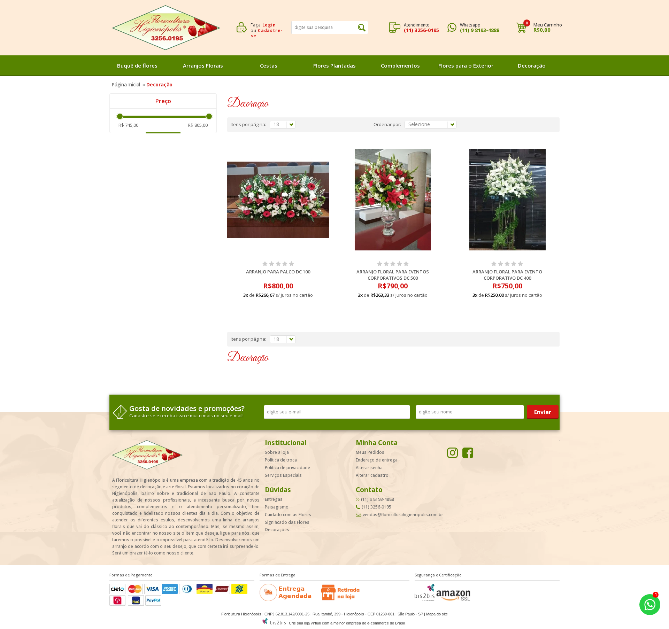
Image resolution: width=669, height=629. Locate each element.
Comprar (278, 307)
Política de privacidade (287, 468)
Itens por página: (248, 124)
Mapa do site (437, 614)
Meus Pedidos (370, 452)
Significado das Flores (287, 522)
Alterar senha (369, 468)
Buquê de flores (137, 65)
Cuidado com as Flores (288, 515)
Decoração (532, 65)
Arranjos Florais (203, 65)
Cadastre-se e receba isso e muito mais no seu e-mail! (186, 415)
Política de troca (281, 460)
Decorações (277, 530)
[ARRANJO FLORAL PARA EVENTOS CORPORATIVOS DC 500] (393, 199)
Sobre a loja (277, 452)
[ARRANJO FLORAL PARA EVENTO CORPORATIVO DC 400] (507, 199)
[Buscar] (361, 27)
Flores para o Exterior (465, 65)
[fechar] (341, 308)
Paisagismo (277, 507)
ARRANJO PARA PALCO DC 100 (278, 272)
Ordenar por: (387, 124)
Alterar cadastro (372, 475)
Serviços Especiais (283, 475)
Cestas (268, 65)
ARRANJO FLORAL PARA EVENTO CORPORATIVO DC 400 (507, 275)
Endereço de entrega (377, 460)
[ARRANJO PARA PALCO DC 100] (278, 199)
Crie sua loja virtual (305, 623)
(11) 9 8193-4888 (479, 30)
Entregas (274, 499)
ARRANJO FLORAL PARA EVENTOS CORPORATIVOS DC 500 (392, 275)
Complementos (400, 65)
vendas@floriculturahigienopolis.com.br (403, 515)
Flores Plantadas (334, 65)
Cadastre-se (267, 33)
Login (269, 25)
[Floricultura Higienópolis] (166, 27)
